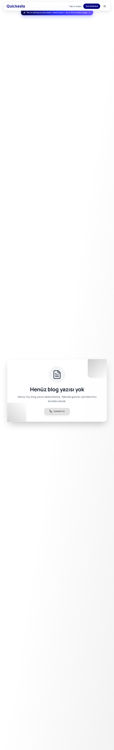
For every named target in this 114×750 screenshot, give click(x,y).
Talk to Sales (75, 6)
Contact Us (59, 411)
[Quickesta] (16, 6)
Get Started (92, 6)
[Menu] (104, 6)
